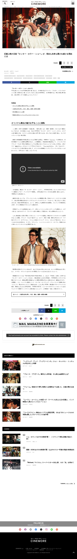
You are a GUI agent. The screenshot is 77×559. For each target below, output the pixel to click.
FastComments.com (39, 344)
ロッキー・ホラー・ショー (23, 6)
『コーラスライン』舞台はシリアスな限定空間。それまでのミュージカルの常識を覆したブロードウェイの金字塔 (48, 413)
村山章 (30, 366)
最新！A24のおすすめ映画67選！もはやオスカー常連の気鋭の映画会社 (50, 450)
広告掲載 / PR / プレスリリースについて (51, 548)
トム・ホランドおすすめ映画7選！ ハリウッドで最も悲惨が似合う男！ (49, 438)
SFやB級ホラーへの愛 (18, 112)
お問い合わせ (29, 548)
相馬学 (30, 376)
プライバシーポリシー (31, 549)
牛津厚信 (30, 404)
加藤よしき (34, 441)
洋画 (59, 78)
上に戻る (73, 552)
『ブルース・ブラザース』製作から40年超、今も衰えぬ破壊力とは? (46, 374)
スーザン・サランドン (27, 78)
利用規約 (37, 548)
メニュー (73, 2)
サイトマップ (49, 549)
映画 (15, 6)
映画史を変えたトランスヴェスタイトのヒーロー (26, 115)
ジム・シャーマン (20, 75)
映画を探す (4, 2)
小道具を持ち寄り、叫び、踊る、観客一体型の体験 (26, 109)
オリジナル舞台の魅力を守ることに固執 (23, 105)
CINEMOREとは (19, 548)
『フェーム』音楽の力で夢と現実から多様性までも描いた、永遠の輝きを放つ (48, 388)
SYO (33, 452)
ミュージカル (49, 78)
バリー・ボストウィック (39, 75)
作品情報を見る (66, 71)
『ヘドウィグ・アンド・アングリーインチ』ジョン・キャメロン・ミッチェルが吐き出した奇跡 (48, 362)
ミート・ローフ (48, 75)
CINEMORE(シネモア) (8, 6)
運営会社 (42, 549)
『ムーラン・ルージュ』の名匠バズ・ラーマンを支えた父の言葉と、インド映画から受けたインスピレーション (48, 401)
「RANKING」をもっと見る (66, 483)
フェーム (52, 139)
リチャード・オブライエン (39, 78)
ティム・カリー (29, 75)
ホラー (54, 78)
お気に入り (12, 3)
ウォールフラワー (48, 146)
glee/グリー (18, 146)
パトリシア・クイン (9, 78)
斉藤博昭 (12, 73)
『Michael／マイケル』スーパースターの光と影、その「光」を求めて (50, 462)
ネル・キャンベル (18, 78)
